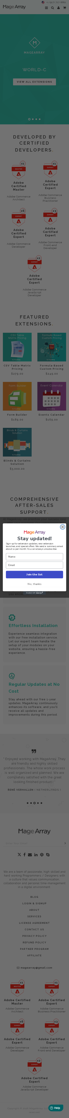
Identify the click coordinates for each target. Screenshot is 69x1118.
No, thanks (34, 584)
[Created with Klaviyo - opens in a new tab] (34, 593)
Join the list (34, 574)
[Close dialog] (62, 526)
